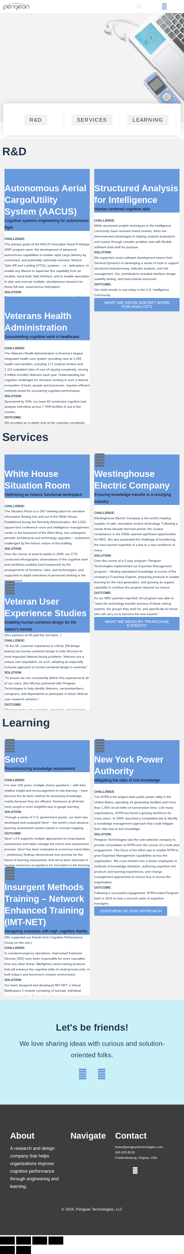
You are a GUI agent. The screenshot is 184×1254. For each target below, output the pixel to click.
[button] (138, 6)
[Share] (39, 1241)
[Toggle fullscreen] (23, 1241)
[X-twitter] (155, 7)
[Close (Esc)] (55, 1241)
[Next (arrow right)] (23, 1250)
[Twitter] (83, 1074)
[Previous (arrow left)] (7, 1250)
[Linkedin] (164, 7)
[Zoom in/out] (7, 1241)
